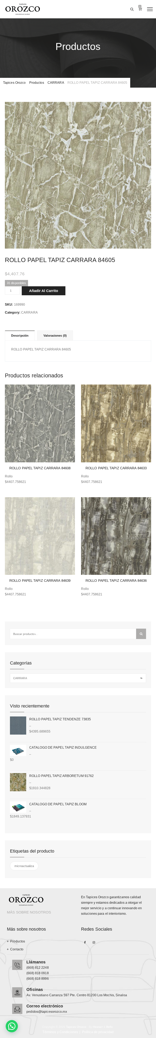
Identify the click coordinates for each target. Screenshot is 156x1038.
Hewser (98, 1026)
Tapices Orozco (76, 1026)
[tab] (20, 335)
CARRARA (29, 312)
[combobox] (78, 678)
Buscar (141, 634)
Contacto (16, 949)
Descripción (19, 335)
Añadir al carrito (43, 291)
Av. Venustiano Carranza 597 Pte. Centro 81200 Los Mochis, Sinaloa (76, 995)
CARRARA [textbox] (77, 678)
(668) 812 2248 (37, 967)
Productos (17, 941)
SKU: (9, 304)
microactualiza (24, 866)
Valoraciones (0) (55, 335)
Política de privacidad (98, 1032)
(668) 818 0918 (37, 973)
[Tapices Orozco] (22, 9)
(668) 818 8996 (37, 978)
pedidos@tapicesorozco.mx (46, 1011)
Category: (12, 312)
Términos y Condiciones (60, 1032)
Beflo (109, 1026)
